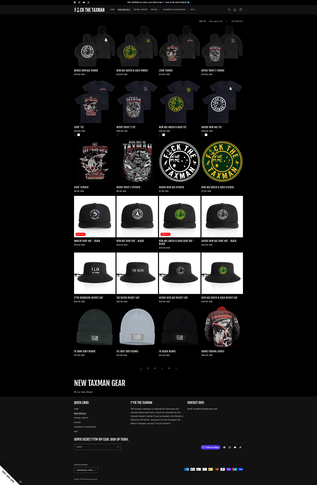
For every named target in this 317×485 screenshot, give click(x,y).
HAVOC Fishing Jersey (212, 351)
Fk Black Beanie (167, 351)
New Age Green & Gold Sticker (217, 187)
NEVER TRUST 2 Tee (126, 127)
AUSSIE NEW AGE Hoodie (86, 70)
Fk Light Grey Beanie (127, 351)
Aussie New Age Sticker (171, 187)
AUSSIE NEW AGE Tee (211, 127)
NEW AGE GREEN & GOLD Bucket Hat (219, 297)
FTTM (81, 479)
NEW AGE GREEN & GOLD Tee (172, 127)
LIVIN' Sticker (81, 187)
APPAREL (77, 422)
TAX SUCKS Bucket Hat (128, 297)
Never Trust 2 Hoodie (213, 70)
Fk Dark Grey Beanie (85, 351)
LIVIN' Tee (79, 127)
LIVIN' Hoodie (166, 70)
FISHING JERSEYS (81, 418)
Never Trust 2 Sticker (128, 187)
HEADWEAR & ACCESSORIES (85, 427)
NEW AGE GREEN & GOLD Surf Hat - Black (177, 242)
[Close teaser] (20, 482)
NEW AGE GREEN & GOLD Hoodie (132, 70)
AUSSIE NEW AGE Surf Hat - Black (219, 241)
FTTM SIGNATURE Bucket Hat (88, 297)
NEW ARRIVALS (80, 413)
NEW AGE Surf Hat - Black (130, 241)
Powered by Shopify (90, 479)
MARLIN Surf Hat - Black (87, 241)
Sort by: (202, 21)
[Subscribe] (118, 447)
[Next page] (176, 368)
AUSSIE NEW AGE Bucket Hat (173, 297)
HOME (76, 409)
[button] (155, 9)
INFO (76, 431)
